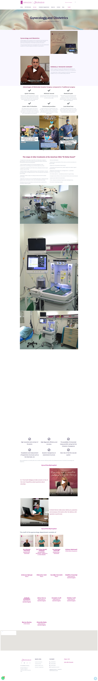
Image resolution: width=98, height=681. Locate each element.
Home (21, 7)
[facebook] (24, 613)
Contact (58, 7)
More (63, 7)
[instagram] (29, 613)
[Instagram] (30, 663)
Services (34, 7)
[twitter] (27, 613)
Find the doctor (28, 7)
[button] (35, 70)
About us (53, 7)
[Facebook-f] (21, 663)
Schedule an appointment (44, 7)
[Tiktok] (27, 663)
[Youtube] (24, 663)
